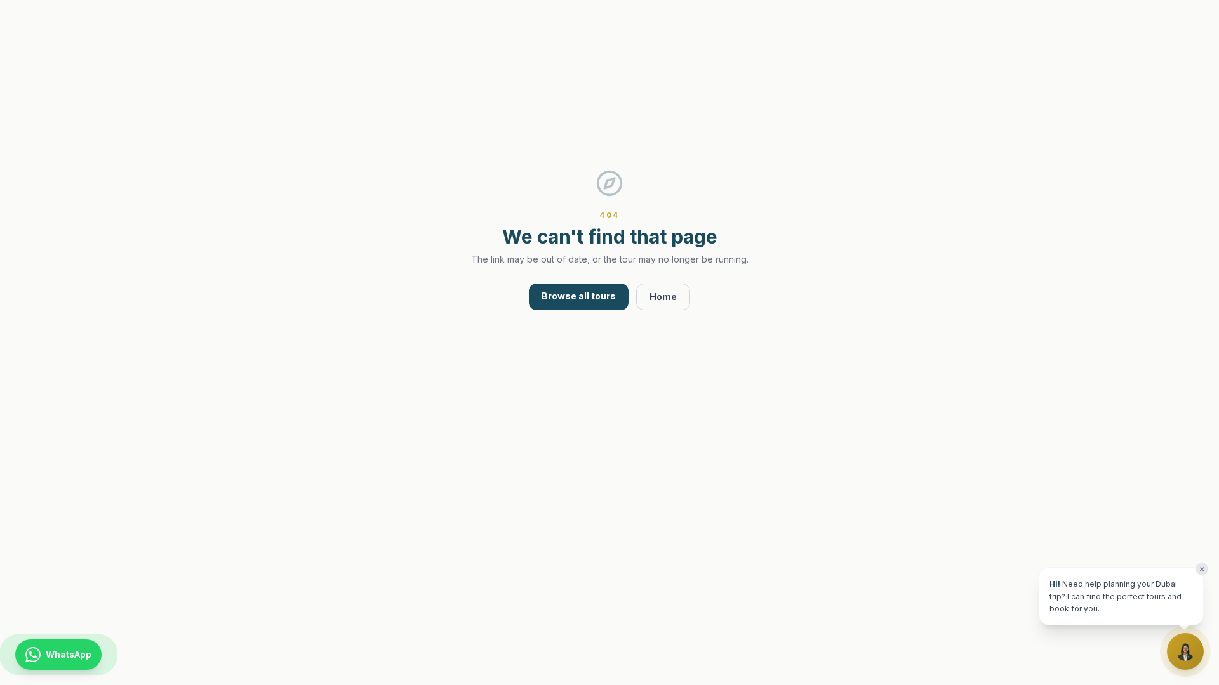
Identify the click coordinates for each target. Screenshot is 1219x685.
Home (663, 296)
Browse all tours (579, 295)
